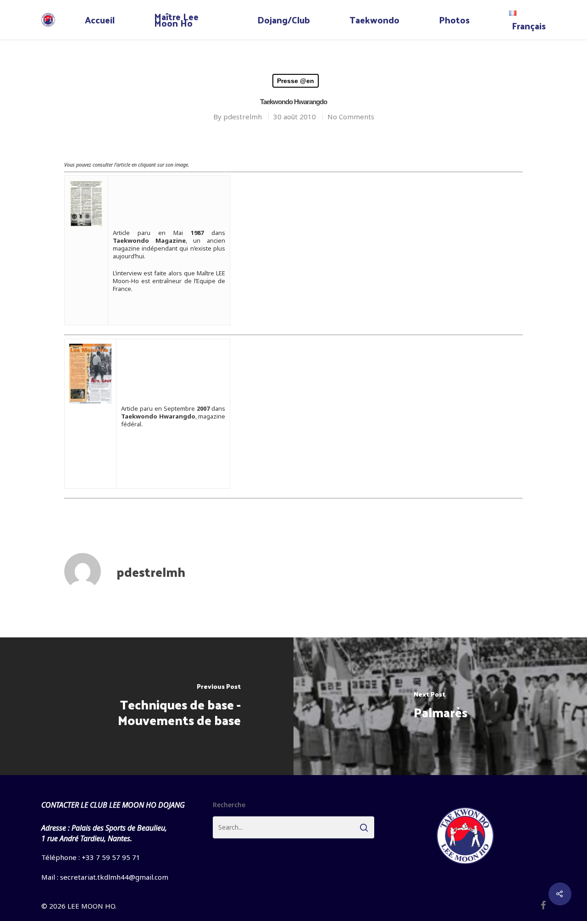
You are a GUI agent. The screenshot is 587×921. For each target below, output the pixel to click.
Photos (454, 20)
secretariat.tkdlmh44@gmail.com (114, 877)
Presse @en (295, 80)
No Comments (350, 116)
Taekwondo (374, 20)
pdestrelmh (242, 116)
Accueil (100, 20)
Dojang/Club (283, 20)
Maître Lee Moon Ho (176, 19)
